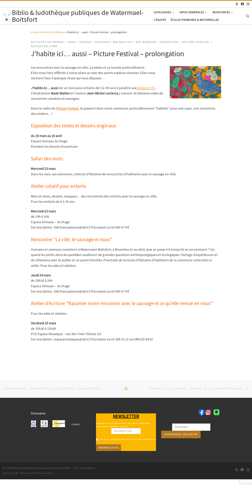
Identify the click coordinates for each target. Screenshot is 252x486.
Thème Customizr (44, 473)
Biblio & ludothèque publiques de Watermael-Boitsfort (41, 468)
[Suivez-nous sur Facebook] (242, 4)
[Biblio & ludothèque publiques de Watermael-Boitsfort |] (7, 16)
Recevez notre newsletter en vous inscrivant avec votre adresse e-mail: (123, 424)
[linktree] (237, 4)
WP (16, 473)
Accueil (35, 32)
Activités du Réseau (52, 32)
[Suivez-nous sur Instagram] (248, 4)
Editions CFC (146, 88)
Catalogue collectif (181, 434)
